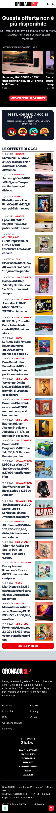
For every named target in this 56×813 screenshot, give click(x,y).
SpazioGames (28, 754)
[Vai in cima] (51, 808)
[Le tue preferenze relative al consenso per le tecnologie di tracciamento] (5, 808)
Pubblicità (7, 711)
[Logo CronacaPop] (26, 4)
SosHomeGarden (28, 766)
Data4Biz (28, 762)
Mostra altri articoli (28, 645)
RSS (4, 717)
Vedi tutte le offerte (28, 98)
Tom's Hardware (28, 750)
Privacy (34, 711)
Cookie (34, 717)
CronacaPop (28, 758)
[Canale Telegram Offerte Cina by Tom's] (44, 132)
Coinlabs (28, 774)
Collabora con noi (12, 722)
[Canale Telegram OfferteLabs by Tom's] (33, 132)
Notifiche (7, 728)
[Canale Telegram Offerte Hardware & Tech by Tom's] (11, 132)
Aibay (28, 770)
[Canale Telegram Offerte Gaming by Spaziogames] (22, 132)
